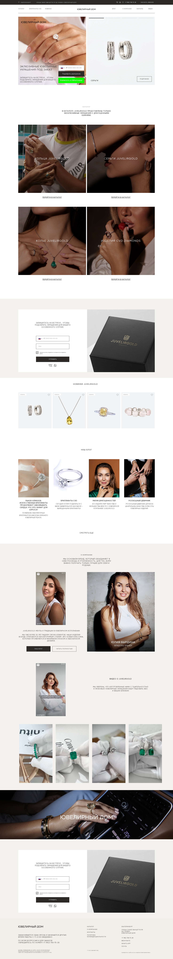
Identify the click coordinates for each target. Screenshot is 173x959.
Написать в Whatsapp (71, 80)
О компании (127, 8)
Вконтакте (126, 940)
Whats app (126, 943)
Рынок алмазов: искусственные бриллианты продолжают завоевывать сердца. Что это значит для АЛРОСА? (34, 505)
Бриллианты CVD (35, 8)
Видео (150, 8)
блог (114, 8)
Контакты (140, 8)
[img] (86, 9)
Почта (124, 946)
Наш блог (38, 649)
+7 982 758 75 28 (127, 938)
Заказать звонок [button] (147, 2)
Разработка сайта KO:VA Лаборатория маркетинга (136, 952)
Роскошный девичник (139, 501)
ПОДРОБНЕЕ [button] (144, 79)
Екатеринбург (26, 2)
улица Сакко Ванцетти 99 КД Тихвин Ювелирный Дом (56, 2)
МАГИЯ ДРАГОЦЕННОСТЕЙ (104, 501)
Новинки (48, 8)
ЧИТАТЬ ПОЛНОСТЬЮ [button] (64, 649)
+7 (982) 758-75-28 (130, 2)
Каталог (21, 8)
